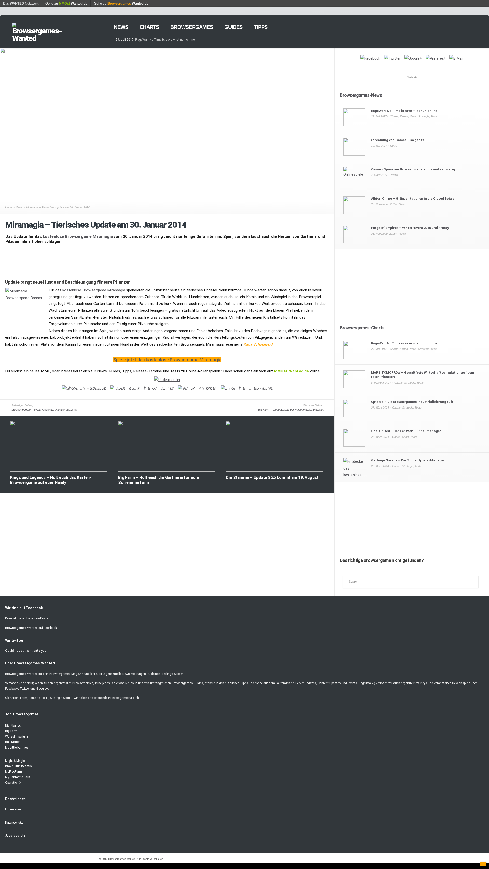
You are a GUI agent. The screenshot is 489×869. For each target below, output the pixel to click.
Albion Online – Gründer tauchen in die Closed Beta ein (414, 198)
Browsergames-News (361, 95)
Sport (405, 436)
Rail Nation (12, 742)
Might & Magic (15, 761)
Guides (233, 27)
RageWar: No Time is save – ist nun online (165, 40)
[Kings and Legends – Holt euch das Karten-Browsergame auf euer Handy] (58, 470)
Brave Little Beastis (18, 766)
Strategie (423, 116)
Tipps (260, 27)
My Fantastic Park (17, 777)
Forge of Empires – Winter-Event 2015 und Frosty (410, 228)
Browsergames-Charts (362, 327)
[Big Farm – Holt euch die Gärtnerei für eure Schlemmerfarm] (166, 470)
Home (8, 207)
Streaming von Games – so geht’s (397, 140)
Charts (149, 27)
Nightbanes (13, 725)
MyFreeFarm (13, 771)
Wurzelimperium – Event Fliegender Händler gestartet (44, 409)
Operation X (13, 782)
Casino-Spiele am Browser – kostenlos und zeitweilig (413, 169)
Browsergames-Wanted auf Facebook (31, 628)
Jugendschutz (15, 835)
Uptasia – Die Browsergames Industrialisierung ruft (412, 402)
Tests (434, 116)
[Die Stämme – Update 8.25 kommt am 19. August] (274, 470)
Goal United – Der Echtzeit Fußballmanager (406, 431)
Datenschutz (14, 822)
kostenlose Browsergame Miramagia (78, 236)
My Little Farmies (17, 747)
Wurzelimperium (16, 736)
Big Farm (11, 731)
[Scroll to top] (483, 864)
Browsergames (191, 27)
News (121, 27)
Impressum (13, 809)
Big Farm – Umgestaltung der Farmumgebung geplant (291, 409)
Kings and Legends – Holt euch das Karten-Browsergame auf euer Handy (50, 480)
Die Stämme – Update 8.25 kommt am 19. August (272, 477)
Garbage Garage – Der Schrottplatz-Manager (408, 460)
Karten (404, 116)
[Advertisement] (167, 260)
